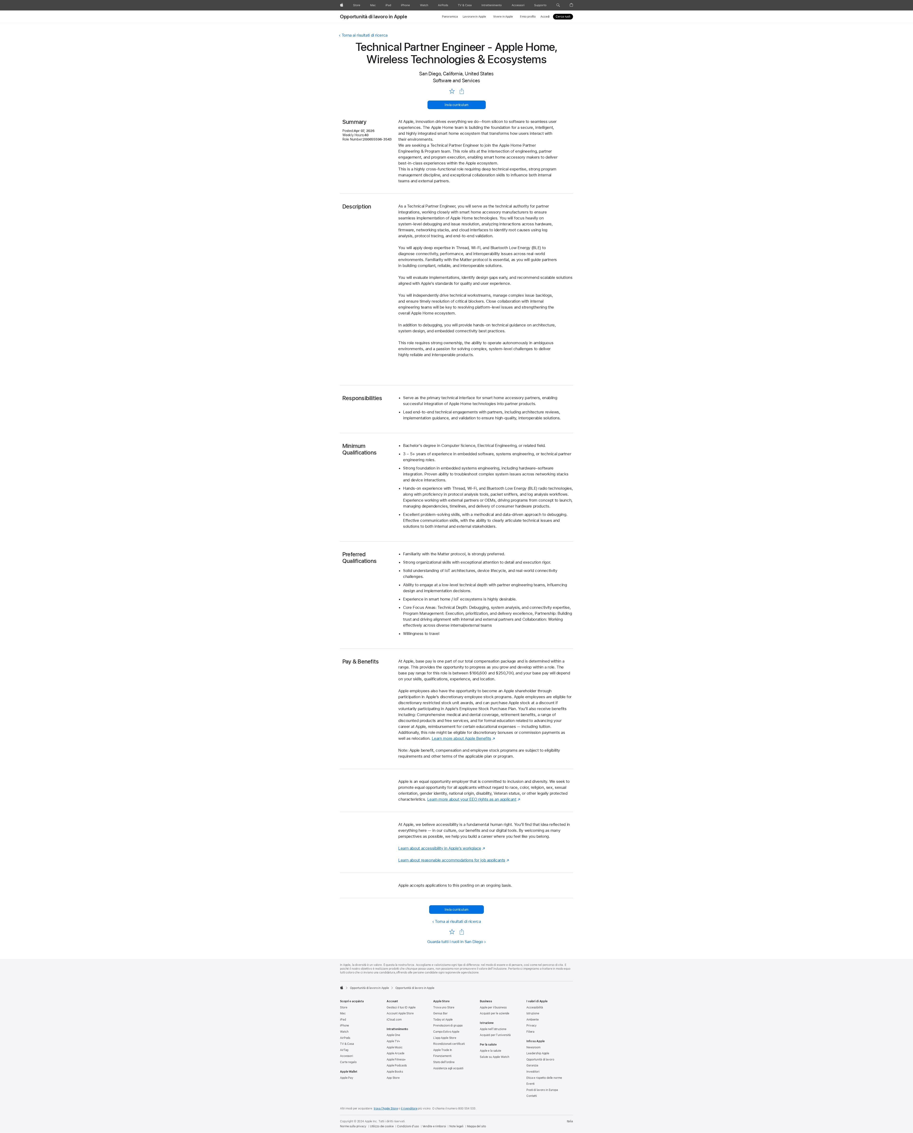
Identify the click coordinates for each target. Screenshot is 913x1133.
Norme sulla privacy (353, 1126)
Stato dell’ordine (444, 1062)
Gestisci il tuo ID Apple (401, 1007)
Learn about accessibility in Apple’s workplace (439, 848)
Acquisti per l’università (495, 1035)
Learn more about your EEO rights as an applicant (471, 799)
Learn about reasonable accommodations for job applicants (451, 860)
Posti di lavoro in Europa (542, 1090)
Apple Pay (346, 1078)
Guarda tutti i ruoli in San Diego (455, 941)
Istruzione (532, 1013)
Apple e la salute (490, 1050)
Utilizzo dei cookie (382, 1126)
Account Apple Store (400, 1013)
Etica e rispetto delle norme (544, 1078)
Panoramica (450, 16)
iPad (343, 1019)
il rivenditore (409, 1108)
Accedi (544, 16)
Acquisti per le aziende (494, 1013)
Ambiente (532, 1019)
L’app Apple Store (444, 1038)
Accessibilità (534, 1007)
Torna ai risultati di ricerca (365, 35)
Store (343, 1007)
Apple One (393, 1035)
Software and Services (456, 80)
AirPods (345, 1038)
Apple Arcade (395, 1053)
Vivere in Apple (503, 16)
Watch (344, 1031)
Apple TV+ (393, 1041)
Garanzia (532, 1065)
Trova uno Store (443, 1007)
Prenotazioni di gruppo (448, 1025)
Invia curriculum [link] (456, 105)
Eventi (530, 1083)
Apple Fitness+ (396, 1059)
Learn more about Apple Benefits (461, 738)
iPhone (344, 1025)
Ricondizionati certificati (449, 1044)
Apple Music (395, 1047)
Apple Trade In (442, 1050)
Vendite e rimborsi (434, 1126)
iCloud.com (394, 1019)
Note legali (456, 1126)
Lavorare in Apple (474, 16)
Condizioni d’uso (408, 1126)
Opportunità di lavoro (540, 1059)
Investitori (532, 1071)
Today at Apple (443, 1019)
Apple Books (395, 1071)
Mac (343, 1013)
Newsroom (533, 1047)
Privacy (531, 1025)
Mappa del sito (476, 1126)
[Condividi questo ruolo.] (462, 91)
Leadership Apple (537, 1053)
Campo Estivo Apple (446, 1031)
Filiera (530, 1031)
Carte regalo (348, 1062)
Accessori (346, 1056)
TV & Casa (347, 1044)
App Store (393, 1078)
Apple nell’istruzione (493, 1029)
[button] (558, 5)
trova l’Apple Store (386, 1108)
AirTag (344, 1050)
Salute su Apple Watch (494, 1057)
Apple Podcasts (397, 1065)
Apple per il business (493, 1007)
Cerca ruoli (563, 16)
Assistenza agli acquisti (448, 1068)
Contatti (531, 1096)
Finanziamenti (442, 1056)
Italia (570, 1121)
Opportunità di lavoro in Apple (373, 16)
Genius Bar (440, 1013)
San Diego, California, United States (456, 74)
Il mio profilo (528, 16)
